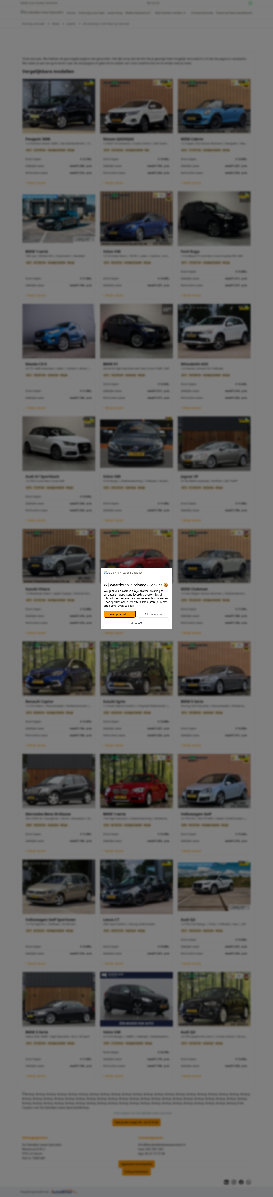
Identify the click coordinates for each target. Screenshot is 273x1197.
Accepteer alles (119, 614)
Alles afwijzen (153, 614)
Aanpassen (136, 622)
